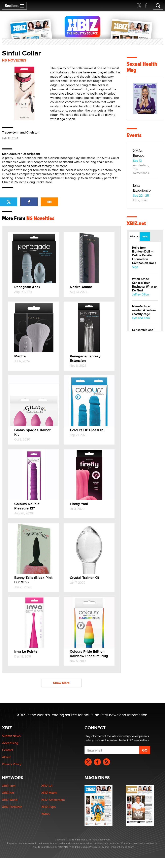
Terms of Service (118, 847)
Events (134, 135)
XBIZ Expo (48, 807)
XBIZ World (10, 799)
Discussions (134, 236)
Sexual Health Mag (142, 67)
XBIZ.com (8, 785)
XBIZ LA (47, 785)
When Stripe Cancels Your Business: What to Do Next (144, 285)
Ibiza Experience (142, 188)
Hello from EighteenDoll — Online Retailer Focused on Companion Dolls (144, 255)
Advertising (10, 743)
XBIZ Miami (49, 792)
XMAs (45, 814)
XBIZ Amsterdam (53, 799)
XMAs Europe (138, 153)
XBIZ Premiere (12, 807)
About (6, 757)
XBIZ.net (136, 223)
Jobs (145, 236)
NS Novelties (14, 60)
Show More (61, 683)
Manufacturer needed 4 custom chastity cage (144, 310)
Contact (7, 750)
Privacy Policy (11, 764)
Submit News (11, 736)
